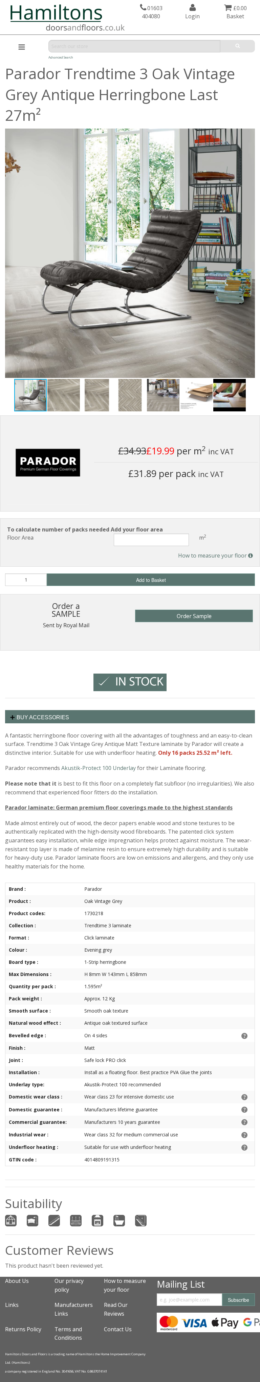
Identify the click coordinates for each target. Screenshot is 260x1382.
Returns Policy (23, 1329)
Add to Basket (151, 579)
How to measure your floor (213, 555)
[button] (248, 134)
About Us (17, 1281)
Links (12, 1305)
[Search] (237, 46)
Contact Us (118, 1329)
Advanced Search (60, 57)
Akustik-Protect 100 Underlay (98, 768)
